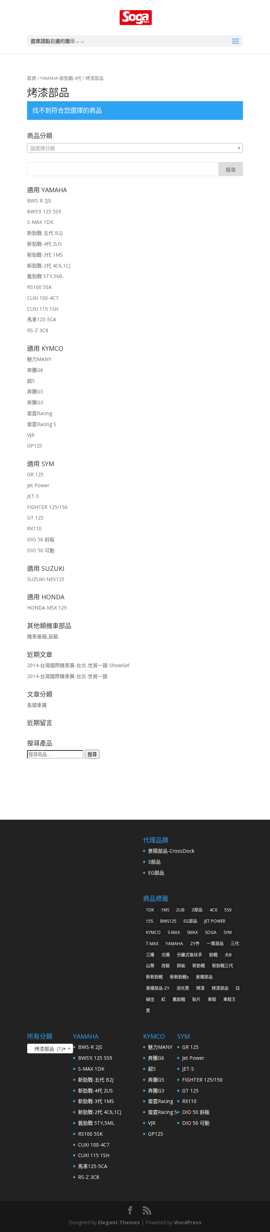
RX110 (34, 528)
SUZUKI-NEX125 (45, 579)
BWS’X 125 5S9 (44, 211)
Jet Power (38, 485)
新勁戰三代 (222, 966)
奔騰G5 (35, 391)
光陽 (165, 955)
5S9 (227, 910)
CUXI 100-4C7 (42, 298)
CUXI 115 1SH (42, 308)
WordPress (187, 1222)
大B (228, 955)
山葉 (150, 966)
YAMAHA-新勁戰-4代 (61, 78)
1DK (150, 910)
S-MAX (174, 932)
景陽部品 (204, 977)
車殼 (212, 999)
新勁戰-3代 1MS (45, 254)
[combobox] (135, 148)
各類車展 (37, 705)
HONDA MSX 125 (47, 607)
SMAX (192, 932)
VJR (30, 435)
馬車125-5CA (41, 319)
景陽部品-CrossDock (171, 850)
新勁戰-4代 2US (44, 243)
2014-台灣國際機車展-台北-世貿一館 (67, 676)
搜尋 (92, 754)
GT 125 (35, 517)
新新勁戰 (154, 977)
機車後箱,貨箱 (42, 636)
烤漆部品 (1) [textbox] (48, 1048)
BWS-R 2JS (39, 200)
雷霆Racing (39, 413)
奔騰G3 (35, 402)
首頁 (31, 78)
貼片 (196, 999)
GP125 (34, 445)
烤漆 (200, 988)
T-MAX (152, 944)
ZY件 (195, 944)
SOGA (211, 932)
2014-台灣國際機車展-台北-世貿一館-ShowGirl (78, 665)
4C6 (213, 910)
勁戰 (213, 955)
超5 (31, 381)
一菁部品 (215, 944)
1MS (165, 910)
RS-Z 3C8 (37, 330)
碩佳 (150, 999)
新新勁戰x (179, 977)
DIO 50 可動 (40, 550)
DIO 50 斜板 (40, 539)
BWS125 (168, 921)
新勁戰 (198, 966)
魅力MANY (39, 359)
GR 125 (35, 474)
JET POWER (214, 921)
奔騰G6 (35, 370)
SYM (228, 932)
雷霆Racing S (41, 424)
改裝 (165, 966)
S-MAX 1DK (40, 222)
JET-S (33, 496)
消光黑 (182, 988)
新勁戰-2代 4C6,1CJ (48, 265)
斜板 (181, 966)
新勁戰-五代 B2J (45, 233)
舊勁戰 (179, 999)
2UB (180, 910)
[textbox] (135, 148)
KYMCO (153, 932)
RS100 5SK (39, 287)
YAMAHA (174, 944)
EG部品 (156, 872)
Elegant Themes (119, 1222)
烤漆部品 (220, 988)
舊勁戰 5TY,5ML (45, 276)
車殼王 (229, 999)
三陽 (150, 955)
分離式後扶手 (189, 955)
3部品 (154, 861)
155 (149, 921)
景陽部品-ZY (157, 988)
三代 (235, 944)
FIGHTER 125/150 (47, 507)
